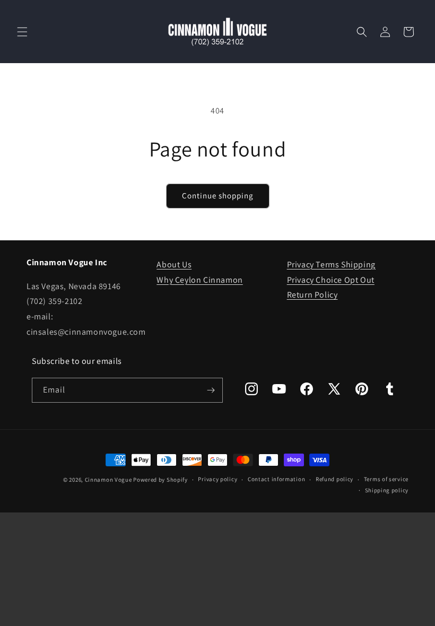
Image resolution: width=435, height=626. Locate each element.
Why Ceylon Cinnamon (199, 279)
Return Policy (312, 294)
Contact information (276, 479)
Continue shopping (218, 195)
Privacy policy (217, 479)
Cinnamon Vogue (108, 479)
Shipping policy (387, 490)
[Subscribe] (210, 390)
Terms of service (386, 479)
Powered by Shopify (160, 479)
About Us (174, 264)
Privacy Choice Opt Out (331, 279)
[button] (22, 32)
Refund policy (334, 479)
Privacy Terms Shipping (331, 264)
